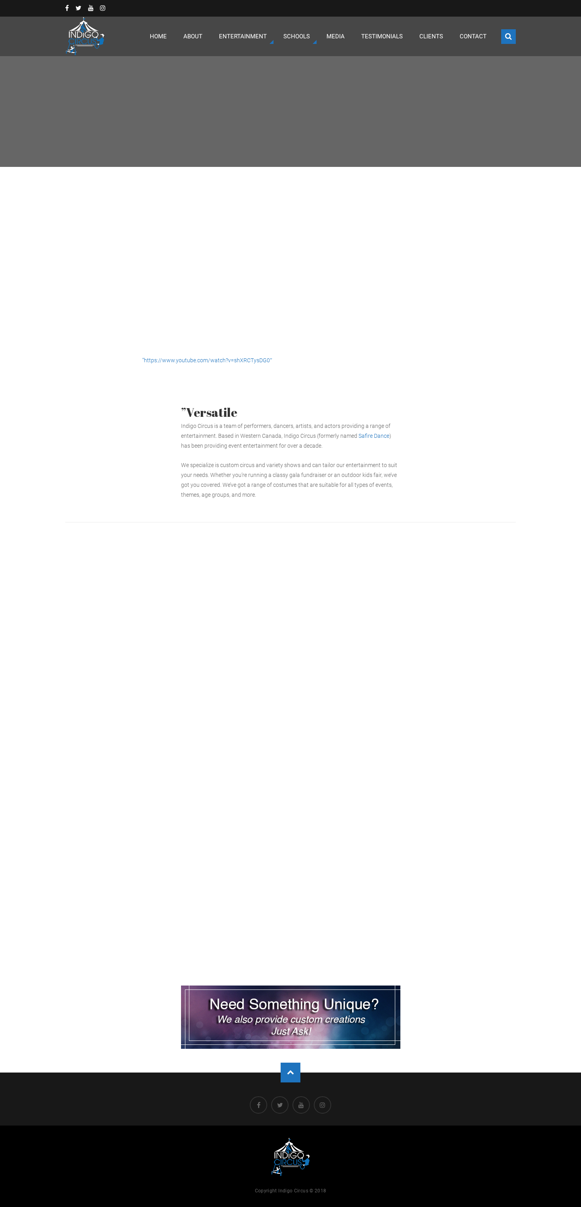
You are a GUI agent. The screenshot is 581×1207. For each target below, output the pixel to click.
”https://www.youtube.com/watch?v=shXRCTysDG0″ (207, 360)
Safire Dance (373, 436)
